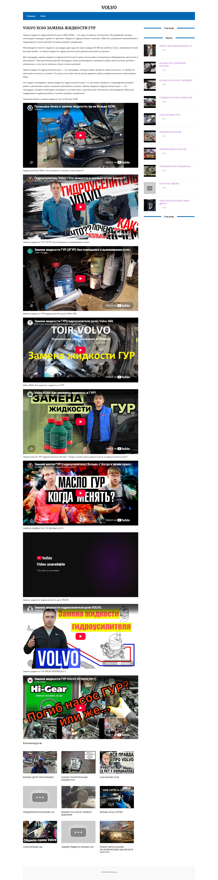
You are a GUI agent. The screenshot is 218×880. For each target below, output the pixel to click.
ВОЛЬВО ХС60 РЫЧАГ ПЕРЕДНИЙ (175, 80)
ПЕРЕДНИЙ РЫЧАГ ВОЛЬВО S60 (174, 166)
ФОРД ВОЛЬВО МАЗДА (170, 131)
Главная (31, 15)
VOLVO (109, 7)
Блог (43, 15)
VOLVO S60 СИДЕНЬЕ (169, 183)
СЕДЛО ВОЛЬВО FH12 (169, 114)
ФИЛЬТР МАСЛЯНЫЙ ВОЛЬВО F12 (175, 45)
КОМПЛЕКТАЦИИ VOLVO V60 (172, 149)
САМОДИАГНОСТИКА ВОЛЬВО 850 (175, 97)
